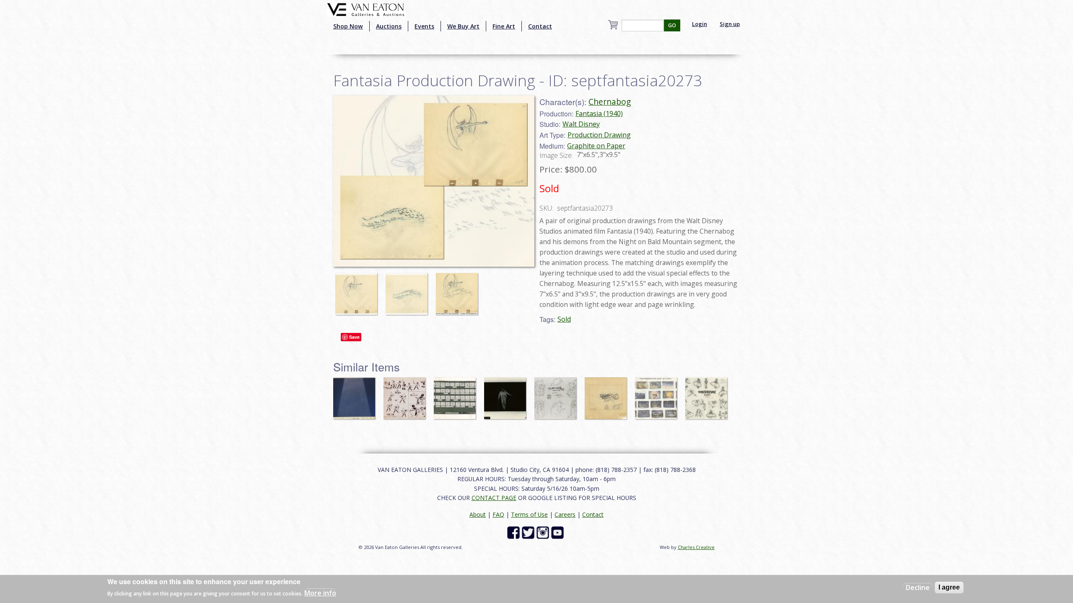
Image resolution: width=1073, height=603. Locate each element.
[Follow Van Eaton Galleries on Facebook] (514, 532)
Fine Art (503, 26)
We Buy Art (463, 26)
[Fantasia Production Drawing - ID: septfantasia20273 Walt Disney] (433, 180)
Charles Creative (696, 547)
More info (320, 593)
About (477, 514)
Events (424, 26)
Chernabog (609, 101)
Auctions (389, 26)
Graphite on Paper (596, 145)
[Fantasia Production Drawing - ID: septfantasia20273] (358, 290)
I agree (949, 587)
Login (699, 24)
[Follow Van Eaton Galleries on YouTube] (558, 532)
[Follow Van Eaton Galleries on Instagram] (543, 532)
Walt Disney (581, 124)
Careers (565, 514)
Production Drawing (599, 134)
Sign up (730, 24)
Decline (918, 587)
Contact (540, 26)
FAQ (498, 514)
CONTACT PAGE (494, 498)
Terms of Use (529, 514)
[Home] (365, 8)
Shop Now (348, 26)
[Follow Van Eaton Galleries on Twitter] (529, 532)
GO (672, 25)
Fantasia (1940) (599, 113)
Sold (564, 319)
